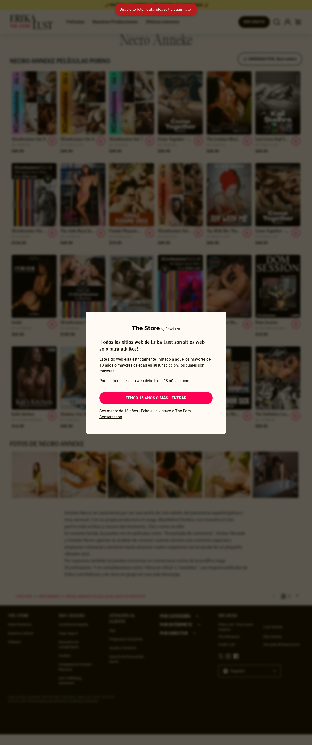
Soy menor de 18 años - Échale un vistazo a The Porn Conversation (145, 414)
